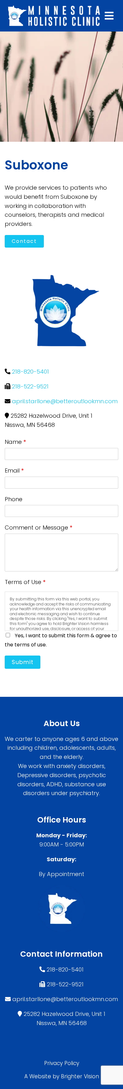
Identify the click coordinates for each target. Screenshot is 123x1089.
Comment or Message (39, 527)
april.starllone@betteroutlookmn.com (65, 401)
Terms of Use (25, 582)
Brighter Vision (80, 1076)
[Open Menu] (109, 16)
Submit (22, 662)
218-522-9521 (30, 386)
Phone (13, 499)
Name (15, 442)
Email (14, 470)
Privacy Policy (61, 1063)
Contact (24, 241)
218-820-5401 (30, 371)
